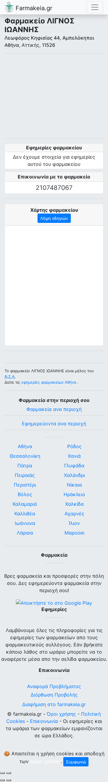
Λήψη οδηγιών (54, 218)
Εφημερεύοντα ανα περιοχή (54, 424)
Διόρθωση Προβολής (54, 695)
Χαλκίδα (74, 504)
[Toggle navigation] (94, 7)
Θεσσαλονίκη (25, 456)
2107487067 (54, 187)
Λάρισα (25, 533)
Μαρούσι (74, 533)
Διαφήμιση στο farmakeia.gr (54, 704)
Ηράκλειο (74, 494)
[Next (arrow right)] (8, 780)
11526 (48, 45)
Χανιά (74, 456)
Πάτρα (24, 466)
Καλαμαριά (25, 504)
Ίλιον (74, 523)
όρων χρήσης (45, 761)
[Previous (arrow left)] (2, 780)
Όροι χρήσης (61, 714)
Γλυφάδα (74, 466)
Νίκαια (74, 485)
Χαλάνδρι (74, 475)
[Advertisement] (54, 95)
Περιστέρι (25, 485)
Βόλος (25, 494)
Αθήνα (11, 45)
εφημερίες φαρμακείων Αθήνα (48, 382)
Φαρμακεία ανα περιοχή (54, 409)
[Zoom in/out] (8, 773)
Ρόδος (74, 446)
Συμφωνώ (76, 761)
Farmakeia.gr (33, 8)
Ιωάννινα (25, 523)
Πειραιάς (25, 475)
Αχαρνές (74, 514)
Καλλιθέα (24, 514)
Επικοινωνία (44, 721)
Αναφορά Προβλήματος (54, 686)
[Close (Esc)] (2, 773)
